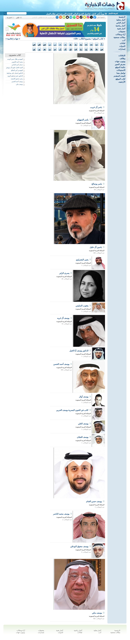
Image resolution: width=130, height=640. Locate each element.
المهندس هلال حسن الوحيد (15, 59)
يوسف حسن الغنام (94, 501)
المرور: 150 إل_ (100, 14)
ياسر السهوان (82, 120)
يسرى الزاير (64, 273)
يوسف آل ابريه (63, 318)
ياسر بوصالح (97, 184)
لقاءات (122, 43)
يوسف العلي (83, 424)
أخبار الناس (120, 23)
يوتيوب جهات (120, 61)
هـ (44, 49)
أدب (123, 40)
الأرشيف (121, 82)
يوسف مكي (19, 84)
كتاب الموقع (120, 79)
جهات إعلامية (12, 39)
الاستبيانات (121, 70)
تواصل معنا (121, 73)
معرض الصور (120, 64)
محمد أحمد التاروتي (17, 62)
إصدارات (121, 49)
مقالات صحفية (119, 37)
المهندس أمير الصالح (17, 70)
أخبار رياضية (120, 26)
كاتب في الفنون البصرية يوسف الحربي (72, 410)
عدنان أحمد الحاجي (17, 64)
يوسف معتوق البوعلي (79, 546)
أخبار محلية (120, 20)
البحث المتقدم (119, 76)
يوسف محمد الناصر (61, 514)
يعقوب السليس (82, 306)
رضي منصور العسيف (17, 78)
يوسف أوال (83, 397)
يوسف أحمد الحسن (17, 81)
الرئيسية (122, 17)
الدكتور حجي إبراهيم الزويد (15, 76)
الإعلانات (121, 55)
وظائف (122, 58)
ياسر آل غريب (96, 107)
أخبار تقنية (121, 28)
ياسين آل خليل (96, 247)
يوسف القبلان (82, 437)
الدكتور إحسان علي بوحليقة (15, 73)
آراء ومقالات (120, 34)
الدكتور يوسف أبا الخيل (78, 351)
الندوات (122, 46)
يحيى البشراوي (82, 260)
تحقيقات (121, 31)
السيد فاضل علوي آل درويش (14, 67)
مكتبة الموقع (120, 67)
